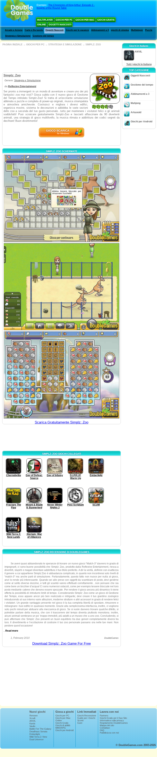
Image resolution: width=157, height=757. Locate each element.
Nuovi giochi (37, 711)
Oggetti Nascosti (60, 24)
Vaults (32, 726)
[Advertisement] (61, 59)
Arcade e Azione (13, 30)
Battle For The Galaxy (40, 729)
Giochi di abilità (62, 725)
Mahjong (135, 103)
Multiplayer (45, 20)
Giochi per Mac (84, 20)
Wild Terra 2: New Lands (38, 738)
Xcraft (32, 718)
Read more (11, 630)
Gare (79, 723)
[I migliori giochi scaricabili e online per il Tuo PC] (18, 11)
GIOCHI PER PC (35, 44)
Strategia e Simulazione (17, 36)
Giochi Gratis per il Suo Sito (113, 718)
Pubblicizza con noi (109, 732)
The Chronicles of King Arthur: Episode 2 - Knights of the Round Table (66, 6)
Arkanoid (136, 112)
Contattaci (105, 728)
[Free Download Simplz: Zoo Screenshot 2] (61, 286)
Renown (33, 715)
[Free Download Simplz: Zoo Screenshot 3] (61, 374)
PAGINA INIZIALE (12, 44)
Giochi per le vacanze (77, 30)
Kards (32, 723)
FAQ (102, 730)
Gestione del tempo (43, 36)
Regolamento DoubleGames (114, 723)
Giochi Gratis (105, 20)
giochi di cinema (120, 30)
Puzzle (148, 30)
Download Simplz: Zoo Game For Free (61, 643)
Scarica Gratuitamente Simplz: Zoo (61, 422)
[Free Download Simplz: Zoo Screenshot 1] (61, 198)
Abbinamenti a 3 (100, 30)
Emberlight (34, 734)
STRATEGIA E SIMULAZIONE (65, 44)
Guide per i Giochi (86, 718)
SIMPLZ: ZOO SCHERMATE (61, 151)
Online (41, 24)
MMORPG (60, 728)
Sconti (80, 720)
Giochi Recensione (86, 715)
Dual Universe (36, 739)
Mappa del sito (107, 725)
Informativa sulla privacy (112, 720)
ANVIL (32, 721)
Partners (104, 715)
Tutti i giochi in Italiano (139, 64)
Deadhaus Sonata (38, 731)
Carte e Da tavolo (34, 30)
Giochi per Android (141, 121)
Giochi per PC (64, 20)
